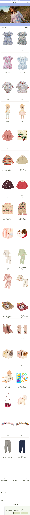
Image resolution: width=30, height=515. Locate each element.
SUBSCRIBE (28, 489)
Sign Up (11, 0)
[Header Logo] (15, 2)
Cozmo (8, 456)
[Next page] (20, 466)
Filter (4, 27)
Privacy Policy (20, 510)
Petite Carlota (7, 72)
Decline (24, 512)
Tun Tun (7, 121)
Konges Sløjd (8, 169)
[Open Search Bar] (2, 2)
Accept (17, 512)
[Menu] (1, 2)
